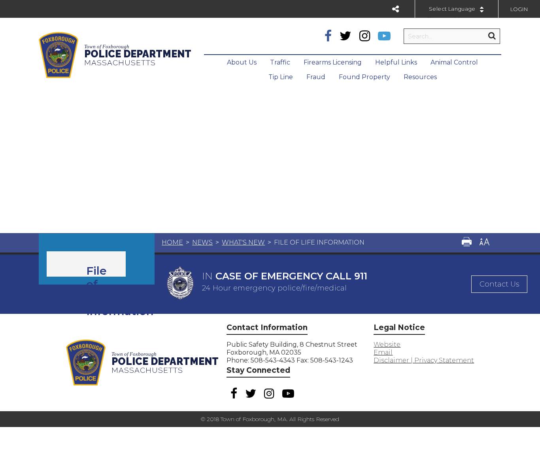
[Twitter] (345, 36)
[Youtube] (384, 36)
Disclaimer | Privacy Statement (424, 360)
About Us (242, 62)
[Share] (395, 9)
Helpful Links (396, 62)
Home (172, 242)
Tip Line (280, 77)
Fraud (315, 77)
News (202, 242)
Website (387, 344)
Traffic (280, 62)
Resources (420, 77)
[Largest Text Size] (484, 242)
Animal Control (454, 62)
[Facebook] (328, 36)
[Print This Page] (467, 243)
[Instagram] (364, 36)
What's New (243, 242)
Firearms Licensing (333, 62)
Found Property (364, 77)
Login (519, 9)
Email (383, 352)
